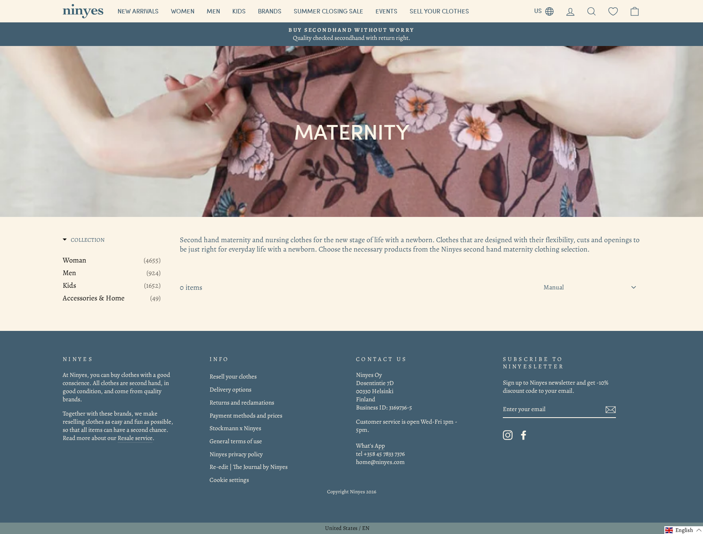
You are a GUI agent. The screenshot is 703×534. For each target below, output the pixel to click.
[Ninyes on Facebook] (523, 435)
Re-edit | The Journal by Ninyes (249, 466)
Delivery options (230, 389)
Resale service (135, 437)
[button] (683, 530)
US (547, 9)
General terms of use (236, 441)
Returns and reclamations (242, 402)
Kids (239, 11)
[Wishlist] (613, 11)
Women (182, 11)
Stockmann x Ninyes (235, 428)
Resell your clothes (233, 376)
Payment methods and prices (246, 415)
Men (213, 11)
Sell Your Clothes (439, 11)
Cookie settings (229, 479)
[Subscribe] (610, 409)
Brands (270, 11)
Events (386, 11)
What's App (370, 445)
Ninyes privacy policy (236, 454)
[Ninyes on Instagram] (508, 435)
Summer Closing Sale (328, 11)
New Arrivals (138, 11)
